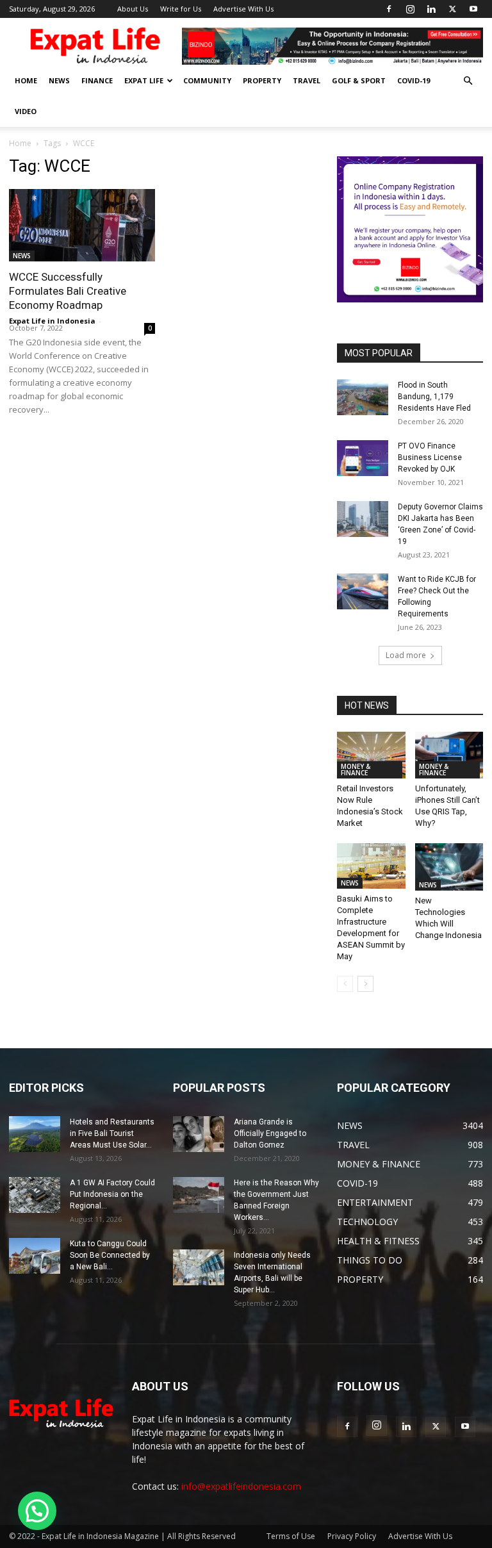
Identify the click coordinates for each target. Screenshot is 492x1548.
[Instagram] (410, 9)
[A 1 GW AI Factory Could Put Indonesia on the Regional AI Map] (34, 1195)
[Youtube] (473, 9)
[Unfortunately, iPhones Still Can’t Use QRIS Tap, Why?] (449, 755)
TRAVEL (306, 80)
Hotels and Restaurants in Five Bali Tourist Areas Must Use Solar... (112, 1133)
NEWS (59, 80)
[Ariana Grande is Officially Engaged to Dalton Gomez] (198, 1134)
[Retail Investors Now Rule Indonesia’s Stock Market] (371, 755)
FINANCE (97, 80)
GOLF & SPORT (359, 80)
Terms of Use (290, 1536)
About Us (132, 8)
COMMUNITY (207, 80)
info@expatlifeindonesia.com (241, 1486)
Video (26, 111)
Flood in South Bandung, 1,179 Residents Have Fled (434, 397)
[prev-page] (345, 984)
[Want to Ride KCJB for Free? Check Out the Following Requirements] (362, 591)
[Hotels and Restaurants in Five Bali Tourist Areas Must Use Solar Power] (34, 1134)
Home (20, 143)
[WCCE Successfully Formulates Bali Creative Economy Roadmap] (82, 225)
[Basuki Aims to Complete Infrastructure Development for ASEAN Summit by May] (371, 866)
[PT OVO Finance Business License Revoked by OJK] (362, 458)
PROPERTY (262, 80)
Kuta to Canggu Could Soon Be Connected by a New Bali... (110, 1255)
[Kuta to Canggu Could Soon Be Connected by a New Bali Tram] (34, 1256)
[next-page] (365, 984)
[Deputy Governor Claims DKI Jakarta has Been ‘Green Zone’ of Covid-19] (362, 519)
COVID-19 (413, 80)
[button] (467, 81)
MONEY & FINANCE (355, 769)
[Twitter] (452, 9)
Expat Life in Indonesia (52, 320)
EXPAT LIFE (143, 80)
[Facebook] (388, 9)
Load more (406, 655)
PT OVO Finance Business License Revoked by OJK (430, 457)
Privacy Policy (351, 1536)
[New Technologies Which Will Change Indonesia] (449, 866)
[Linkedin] (431, 9)
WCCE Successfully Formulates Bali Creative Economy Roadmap (67, 290)
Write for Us (180, 8)
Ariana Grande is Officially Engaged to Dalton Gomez (270, 1133)
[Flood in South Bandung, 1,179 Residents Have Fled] (362, 397)
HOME (26, 80)
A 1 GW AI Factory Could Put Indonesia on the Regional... (112, 1194)
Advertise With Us (243, 8)
